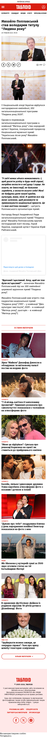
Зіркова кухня (40, 13)
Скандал (15, 13)
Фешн (23, 13)
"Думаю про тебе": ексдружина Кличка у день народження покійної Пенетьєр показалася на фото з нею (23, 526)
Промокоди (34, 713)
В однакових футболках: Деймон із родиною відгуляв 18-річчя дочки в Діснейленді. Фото (21, 606)
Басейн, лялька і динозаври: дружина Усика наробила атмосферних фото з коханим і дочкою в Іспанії (22, 487)
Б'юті (29, 13)
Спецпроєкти (32, 709)
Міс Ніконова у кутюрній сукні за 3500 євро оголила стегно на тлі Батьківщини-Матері (22, 566)
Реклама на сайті (16, 709)
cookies (22, 733)
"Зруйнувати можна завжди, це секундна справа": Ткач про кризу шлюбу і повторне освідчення (20, 645)
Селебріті (5, 13)
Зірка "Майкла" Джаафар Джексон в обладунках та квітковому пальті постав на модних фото (21, 365)
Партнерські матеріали (17, 713)
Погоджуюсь (5, 736)
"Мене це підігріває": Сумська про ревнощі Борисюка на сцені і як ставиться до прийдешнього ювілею (21, 447)
